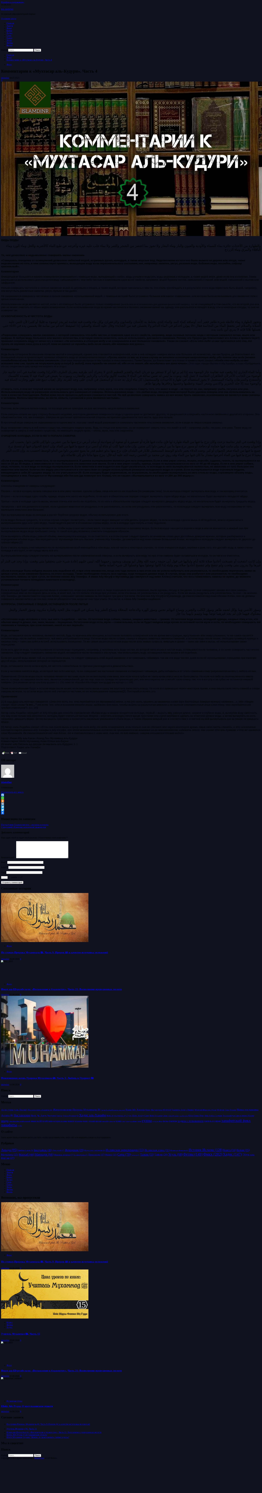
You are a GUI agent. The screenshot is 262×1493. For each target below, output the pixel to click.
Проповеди (96, 1154)
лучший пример (95, 1121)
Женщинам (74, 1150)
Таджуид (135, 1155)
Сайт (3, 872)
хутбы (20, 1125)
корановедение (81, 1121)
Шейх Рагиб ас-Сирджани (213, 1116)
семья (139, 1121)
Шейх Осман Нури (196, 1115)
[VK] (131, 803)
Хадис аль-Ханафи (92, 1115)
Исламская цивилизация (125, 1150)
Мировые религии (63, 1155)
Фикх (9, 28)
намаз (118, 1121)
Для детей (58, 1150)
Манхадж (44, 1154)
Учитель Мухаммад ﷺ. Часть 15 (20, 1333)
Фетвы (10, 43)
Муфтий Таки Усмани (226, 1110)
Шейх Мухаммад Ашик (159, 1116)
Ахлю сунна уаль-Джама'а (14, 1109)
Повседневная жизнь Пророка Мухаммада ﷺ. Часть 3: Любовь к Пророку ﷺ (47, 1078)
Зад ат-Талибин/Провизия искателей (113, 1110)
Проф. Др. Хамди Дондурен (43, 1115)
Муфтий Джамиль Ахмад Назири (178, 1110)
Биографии (43, 1150)
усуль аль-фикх (157, 1121)
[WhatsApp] (131, 797)
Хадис (9, 33)
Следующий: (23, 827)
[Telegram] (131, 806)
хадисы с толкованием (191, 1120)
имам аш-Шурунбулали (42, 1121)
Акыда (10, 26)
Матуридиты (156, 1110)
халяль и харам (212, 1121)
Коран (9, 30)
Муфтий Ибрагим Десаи (205, 1110)
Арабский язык (25, 1150)
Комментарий (8, 857)
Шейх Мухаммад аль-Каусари (178, 1116)
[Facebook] (131, 794)
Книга (229, 1150)
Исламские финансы (179, 1150)
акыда (4, 1121)
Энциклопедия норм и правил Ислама (238, 1115)
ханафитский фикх (236, 1121)
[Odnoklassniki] (131, 800)
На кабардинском (81, 1155)
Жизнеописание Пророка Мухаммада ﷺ (77, 1109)
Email (4, 867)
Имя (4, 862)
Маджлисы (9, 1154)
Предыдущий (24, 825)
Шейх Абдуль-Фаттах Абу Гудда (118, 1116)
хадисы (173, 1121)
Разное (111, 1154)
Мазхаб (26, 1154)
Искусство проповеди (94, 1150)
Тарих (9, 38)
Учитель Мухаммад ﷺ (71, 1116)
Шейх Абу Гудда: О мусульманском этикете (27, 1406)
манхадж (112, 1121)
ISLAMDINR (7, 9)
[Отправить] (131, 812)
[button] (8, 18)
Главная (10, 23)
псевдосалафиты (131, 1121)
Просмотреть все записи (12, 792)
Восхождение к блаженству (40, 1110)
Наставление (22, 1115)
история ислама (60, 1121)
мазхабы (105, 1121)
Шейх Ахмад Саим (140, 1115)
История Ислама (206, 1150)
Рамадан (59, 1116)
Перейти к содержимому (12, 2)
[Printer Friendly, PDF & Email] (14, 754)
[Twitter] (131, 809)
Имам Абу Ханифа (135, 1109)
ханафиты (9, 1125)
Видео (9, 45)
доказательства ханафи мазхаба (19, 1121)
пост (124, 1121)
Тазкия (147, 1154)
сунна (147, 1120)
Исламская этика (157, 1150)
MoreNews (39, 1458)
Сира (9, 35)
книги (71, 1121)
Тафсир (161, 1154)
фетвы (165, 1121)
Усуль (9, 40)
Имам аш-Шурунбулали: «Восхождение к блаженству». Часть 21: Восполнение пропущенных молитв (61, 989)
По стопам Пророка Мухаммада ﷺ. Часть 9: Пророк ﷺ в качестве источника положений (54, 952)
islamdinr (5, 78)
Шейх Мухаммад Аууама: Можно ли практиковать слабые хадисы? (38, 1437)
